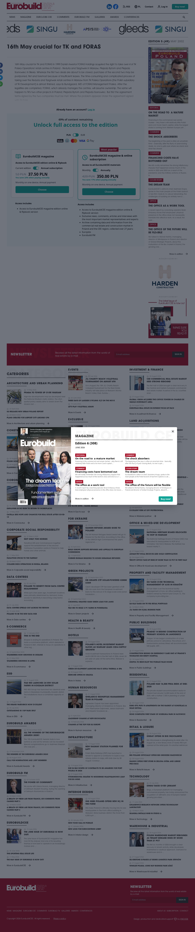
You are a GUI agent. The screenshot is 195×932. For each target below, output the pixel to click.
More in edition (84, 499)
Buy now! (166, 499)
